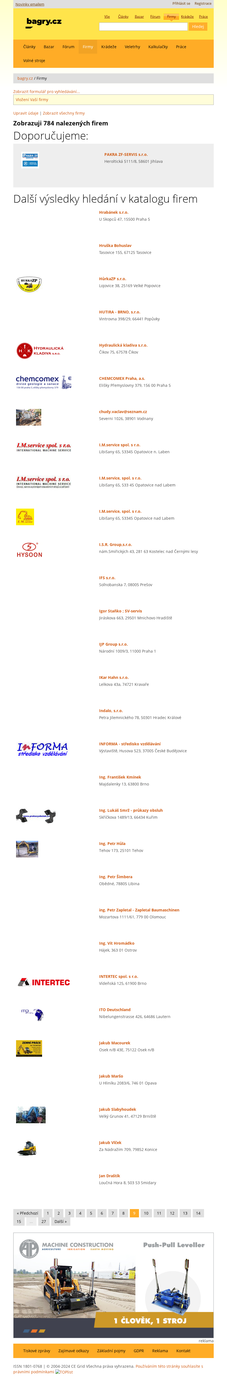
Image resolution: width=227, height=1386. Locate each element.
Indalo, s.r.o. (111, 710)
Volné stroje (34, 60)
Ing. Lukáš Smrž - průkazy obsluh (131, 810)
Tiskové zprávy (36, 1350)
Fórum (68, 46)
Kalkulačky (158, 46)
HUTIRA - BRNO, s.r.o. (119, 312)
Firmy (88, 46)
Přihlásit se (181, 3)
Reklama (160, 1350)
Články (29, 46)
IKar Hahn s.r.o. (114, 677)
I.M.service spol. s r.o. (119, 444)
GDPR (139, 1350)
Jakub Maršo (111, 1076)
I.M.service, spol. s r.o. (120, 478)
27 (44, 1221)
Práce (181, 46)
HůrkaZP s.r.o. (112, 278)
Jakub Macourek (114, 1042)
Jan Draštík (109, 1175)
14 (198, 1213)
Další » (61, 1221)
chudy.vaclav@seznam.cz (123, 411)
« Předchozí (27, 1213)
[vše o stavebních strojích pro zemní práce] (43, 22)
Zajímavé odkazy (73, 1350)
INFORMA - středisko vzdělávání (130, 743)
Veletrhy (132, 46)
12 (172, 1213)
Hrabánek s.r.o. (113, 212)
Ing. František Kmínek (120, 777)
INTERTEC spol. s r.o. (118, 976)
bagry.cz (25, 78)
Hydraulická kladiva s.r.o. (123, 345)
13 (185, 1213)
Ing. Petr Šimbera (115, 876)
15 (19, 1221)
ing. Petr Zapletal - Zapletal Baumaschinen (139, 910)
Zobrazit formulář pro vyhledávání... (46, 91)
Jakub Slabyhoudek (117, 1109)
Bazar (49, 46)
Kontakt (183, 1350)
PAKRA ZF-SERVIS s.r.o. (126, 154)
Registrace (203, 3)
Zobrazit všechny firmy (64, 113)
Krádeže (109, 46)
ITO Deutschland (115, 1009)
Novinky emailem (30, 4)
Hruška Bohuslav (115, 245)
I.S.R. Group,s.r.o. (115, 544)
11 (159, 1213)
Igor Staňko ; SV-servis (120, 611)
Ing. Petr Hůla (112, 843)
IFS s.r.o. (107, 577)
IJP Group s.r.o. (113, 644)
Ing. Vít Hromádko (117, 943)
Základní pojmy (111, 1350)
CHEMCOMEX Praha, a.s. (122, 378)
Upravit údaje (25, 113)
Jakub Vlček (110, 1142)
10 (146, 1213)
